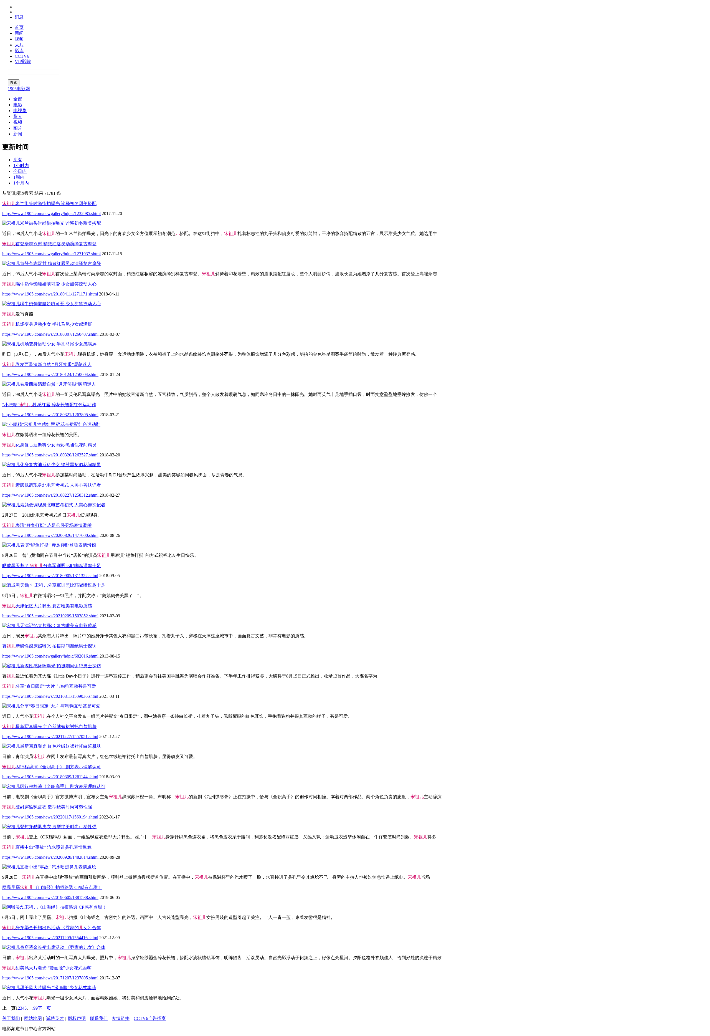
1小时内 (21, 165)
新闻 (19, 33)
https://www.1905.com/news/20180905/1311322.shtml (50, 575)
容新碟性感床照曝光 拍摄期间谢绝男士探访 (49, 646)
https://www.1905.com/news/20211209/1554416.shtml (50, 937)
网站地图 (33, 1018)
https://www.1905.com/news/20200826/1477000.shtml (50, 535)
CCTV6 (22, 56)
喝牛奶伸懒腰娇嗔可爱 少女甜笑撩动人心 (49, 284)
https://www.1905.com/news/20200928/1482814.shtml (50, 857)
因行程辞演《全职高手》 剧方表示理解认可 (51, 766)
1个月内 (21, 183)
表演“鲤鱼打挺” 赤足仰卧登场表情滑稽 (47, 525)
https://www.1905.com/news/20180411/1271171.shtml (50, 294)
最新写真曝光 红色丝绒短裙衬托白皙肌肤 (49, 726)
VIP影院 (23, 61)
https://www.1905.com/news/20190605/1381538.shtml (50, 897)
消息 (19, 17)
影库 (19, 50)
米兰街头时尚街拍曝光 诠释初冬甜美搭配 (49, 203)
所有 (17, 159)
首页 (19, 27)
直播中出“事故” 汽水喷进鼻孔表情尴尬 (47, 847)
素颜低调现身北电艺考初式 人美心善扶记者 (51, 485)
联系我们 (99, 1018)
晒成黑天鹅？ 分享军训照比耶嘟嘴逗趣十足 (51, 565)
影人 (17, 116)
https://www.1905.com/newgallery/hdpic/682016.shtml (50, 656)
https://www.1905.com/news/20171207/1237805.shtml (50, 978)
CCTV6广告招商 (150, 1018)
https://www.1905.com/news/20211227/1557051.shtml (50, 736)
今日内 (20, 171)
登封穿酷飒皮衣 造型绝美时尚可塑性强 (47, 807)
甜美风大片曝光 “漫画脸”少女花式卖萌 (47, 968)
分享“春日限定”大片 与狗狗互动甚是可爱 (49, 686)
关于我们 (11, 1018)
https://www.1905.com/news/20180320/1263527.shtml (50, 455)
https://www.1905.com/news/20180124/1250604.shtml (50, 374)
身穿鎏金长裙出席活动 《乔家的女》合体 (51, 927)
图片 (17, 128)
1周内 (18, 177)
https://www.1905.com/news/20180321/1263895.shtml (50, 414)
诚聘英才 (55, 1018)
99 (35, 1008)
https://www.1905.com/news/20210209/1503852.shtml (50, 615)
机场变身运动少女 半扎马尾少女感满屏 (47, 324)
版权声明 (77, 1018)
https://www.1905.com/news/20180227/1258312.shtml (50, 495)
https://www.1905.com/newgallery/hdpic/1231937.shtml (51, 253)
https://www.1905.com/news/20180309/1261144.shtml (50, 776)
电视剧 (20, 110)
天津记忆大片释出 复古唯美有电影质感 (47, 605)
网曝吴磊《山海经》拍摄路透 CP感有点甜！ (52, 887)
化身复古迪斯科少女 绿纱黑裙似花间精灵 (49, 445)
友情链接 (121, 1018)
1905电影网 (19, 88)
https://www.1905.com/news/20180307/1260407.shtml (50, 334)
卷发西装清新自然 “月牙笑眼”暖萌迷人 (47, 364)
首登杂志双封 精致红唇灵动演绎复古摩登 (49, 243)
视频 (19, 39)
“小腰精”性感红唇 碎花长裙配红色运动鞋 (49, 404)
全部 (17, 99)
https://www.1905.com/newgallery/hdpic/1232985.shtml (51, 213)
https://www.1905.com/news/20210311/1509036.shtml (50, 696)
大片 (19, 44)
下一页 (44, 1008)
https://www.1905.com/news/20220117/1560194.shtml (50, 817)
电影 (17, 104)
